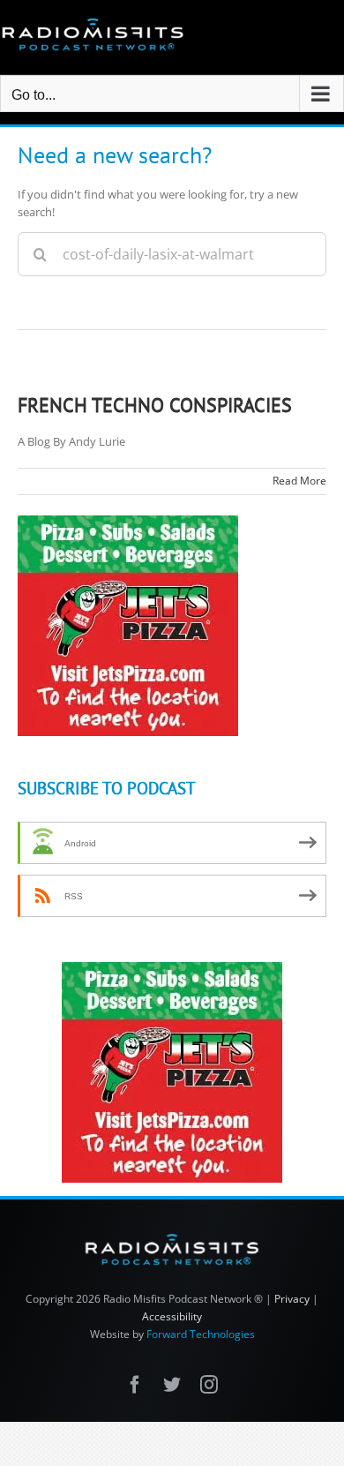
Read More (299, 480)
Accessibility (172, 1316)
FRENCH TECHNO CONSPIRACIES (155, 405)
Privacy (292, 1298)
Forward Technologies (200, 1334)
